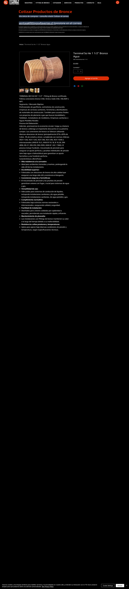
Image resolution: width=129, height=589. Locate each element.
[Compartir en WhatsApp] (82, 86)
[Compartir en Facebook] (74, 86)
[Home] (117, 2)
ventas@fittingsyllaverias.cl (36, 23)
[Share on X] (86, 86)
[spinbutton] (78, 71)
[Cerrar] (126, 585)
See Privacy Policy (48, 586)
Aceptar (120, 586)
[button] (42, 2)
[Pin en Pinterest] (78, 86)
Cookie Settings (108, 586)
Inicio (21, 44)
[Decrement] (75, 71)
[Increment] (81, 71)
